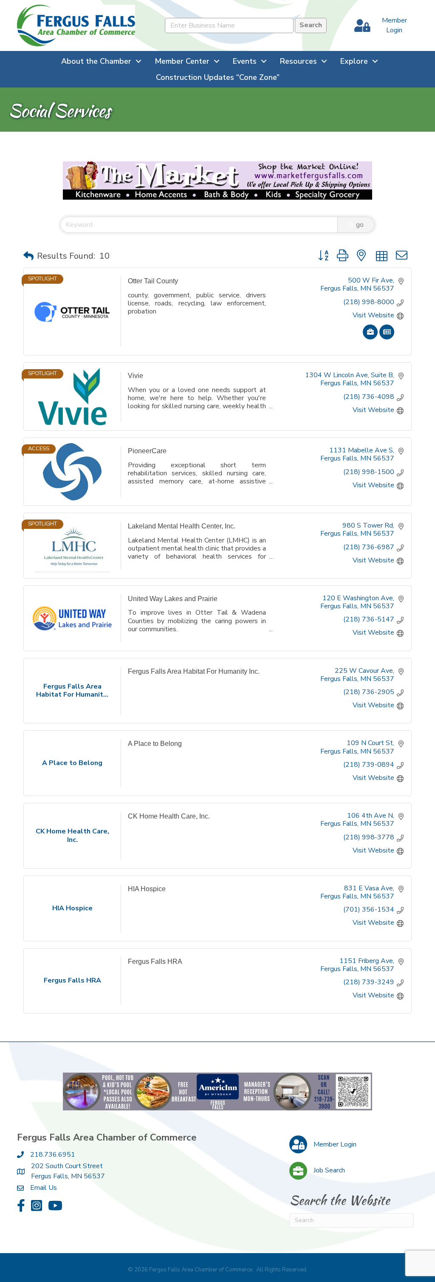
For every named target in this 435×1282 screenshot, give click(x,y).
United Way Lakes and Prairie (173, 598)
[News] (386, 337)
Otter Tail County (153, 281)
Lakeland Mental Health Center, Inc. (181, 526)
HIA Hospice (147, 888)
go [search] (360, 224)
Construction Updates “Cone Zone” (218, 77)
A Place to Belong (155, 743)
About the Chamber (96, 61)
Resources (298, 61)
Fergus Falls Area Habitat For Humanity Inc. (194, 671)
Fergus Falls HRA (155, 961)
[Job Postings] (370, 337)
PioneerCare (147, 451)
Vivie (135, 375)
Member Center (182, 61)
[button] (28, 256)
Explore (354, 61)
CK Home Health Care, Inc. (169, 816)
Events (245, 61)
